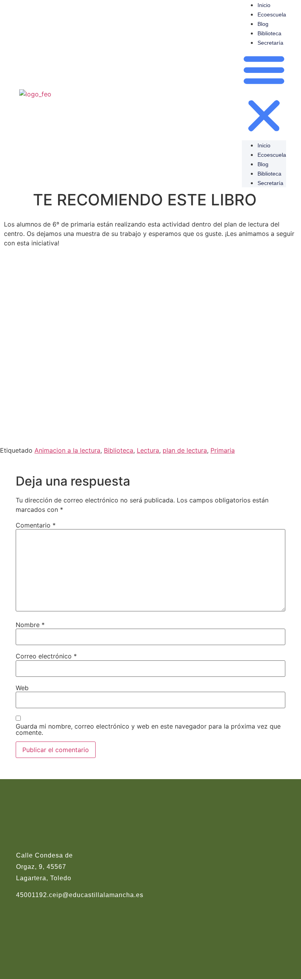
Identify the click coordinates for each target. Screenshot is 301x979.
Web (22, 688)
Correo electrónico (46, 656)
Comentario (36, 525)
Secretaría (270, 43)
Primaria (222, 450)
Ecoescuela (271, 14)
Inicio (263, 5)
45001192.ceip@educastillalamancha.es (79, 895)
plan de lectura (185, 450)
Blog (262, 24)
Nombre (30, 625)
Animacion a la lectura (67, 450)
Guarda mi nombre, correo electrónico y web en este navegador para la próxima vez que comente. (148, 729)
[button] (264, 93)
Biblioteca (269, 33)
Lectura (148, 450)
